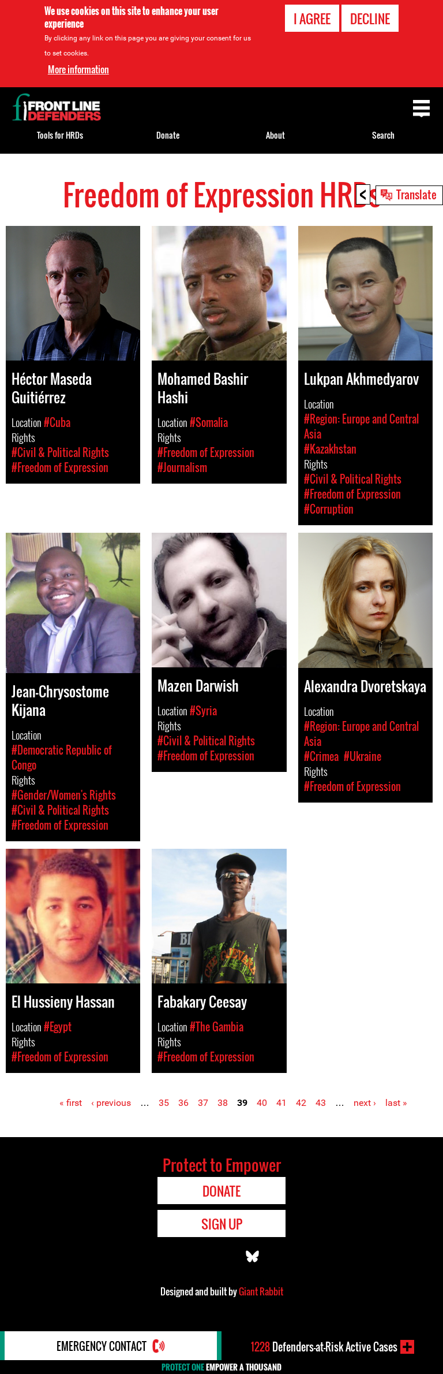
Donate (167, 135)
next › (365, 1102)
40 (262, 1102)
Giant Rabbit (261, 1291)
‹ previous (111, 1102)
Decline (370, 18)
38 (222, 1102)
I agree (312, 18)
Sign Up (221, 1224)
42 (301, 1102)
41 (281, 1102)
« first (70, 1102)
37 (203, 1102)
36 (183, 1102)
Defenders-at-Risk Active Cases (324, 1346)
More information (78, 69)
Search (383, 135)
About (275, 135)
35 (164, 1102)
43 (321, 1102)
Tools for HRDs (60, 135)
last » (396, 1102)
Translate (416, 194)
